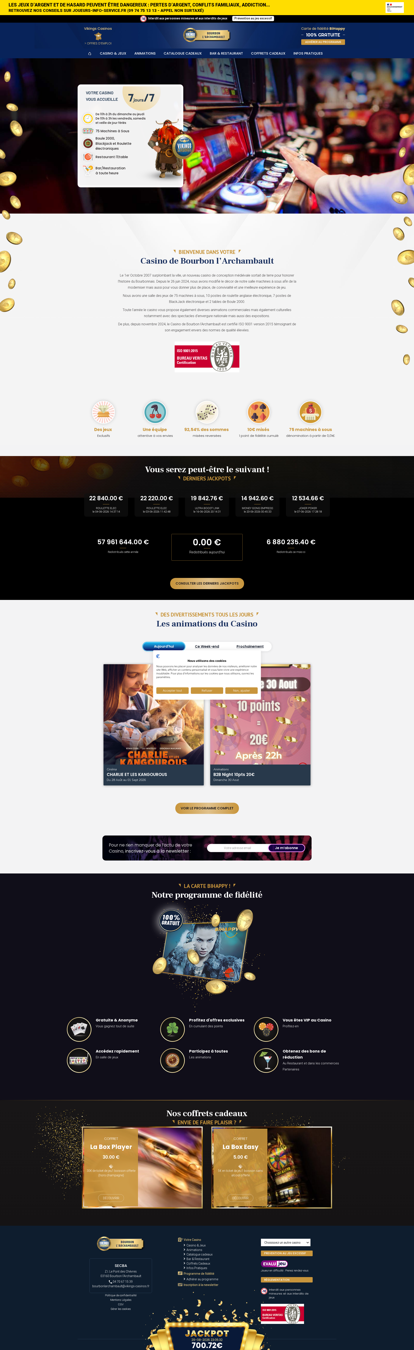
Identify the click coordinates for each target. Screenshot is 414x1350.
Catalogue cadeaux (183, 53)
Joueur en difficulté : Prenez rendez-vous (285, 1270)
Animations (145, 53)
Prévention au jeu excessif (253, 18)
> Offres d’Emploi (98, 43)
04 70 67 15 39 (122, 1281)
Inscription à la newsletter (201, 1285)
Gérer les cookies (121, 1309)
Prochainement (250, 646)
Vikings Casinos (98, 28)
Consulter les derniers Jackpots (207, 583)
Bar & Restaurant (226, 53)
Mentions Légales (121, 1299)
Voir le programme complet (207, 808)
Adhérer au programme (202, 1279)
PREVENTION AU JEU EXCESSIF (285, 1253)
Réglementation (277, 1280)
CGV (121, 1304)
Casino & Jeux (113, 53)
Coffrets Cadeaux (268, 53)
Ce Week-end (207, 646)
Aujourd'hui (164, 646)
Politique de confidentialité (120, 1295)
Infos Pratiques (308, 53)
